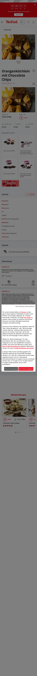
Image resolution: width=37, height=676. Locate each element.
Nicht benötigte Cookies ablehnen (25, 306)
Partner (23, 312)
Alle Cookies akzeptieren (26, 369)
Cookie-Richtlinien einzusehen (24, 348)
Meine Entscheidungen (11, 369)
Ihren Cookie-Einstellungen (11, 346)
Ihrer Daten (27, 317)
